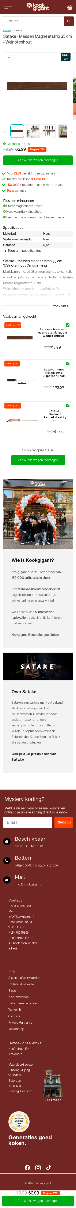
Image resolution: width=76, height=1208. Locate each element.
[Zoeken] (69, 21)
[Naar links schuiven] (4, 132)
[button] (70, 7)
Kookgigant (43, 1183)
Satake (18, 30)
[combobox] (38, 21)
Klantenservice (18, 997)
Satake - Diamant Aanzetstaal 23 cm (55, 415)
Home (7, 30)
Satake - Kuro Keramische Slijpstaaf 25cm (54, 372)
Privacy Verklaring (20, 1022)
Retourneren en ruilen (23, 1003)
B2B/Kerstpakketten (21, 984)
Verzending (16, 1029)
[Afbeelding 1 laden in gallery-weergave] (17, 131)
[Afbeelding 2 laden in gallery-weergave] (33, 131)
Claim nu (64, 822)
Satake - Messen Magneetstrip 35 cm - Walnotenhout (52, 332)
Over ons (14, 1016)
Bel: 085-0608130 (19, 906)
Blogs (12, 990)
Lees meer (53, 1100)
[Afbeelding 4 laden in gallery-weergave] (64, 131)
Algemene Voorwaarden (24, 977)
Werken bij (15, 1009)
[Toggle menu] (8, 7)
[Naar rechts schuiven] (71, 132)
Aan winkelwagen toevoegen (38, 460)
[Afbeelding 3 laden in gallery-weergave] (49, 131)
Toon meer (60, 306)
